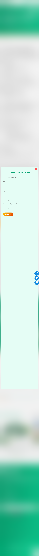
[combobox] (19, 200)
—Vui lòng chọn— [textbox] (8, 200)
